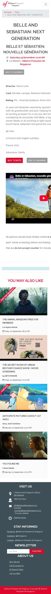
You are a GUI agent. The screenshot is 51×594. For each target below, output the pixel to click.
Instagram (11, 536)
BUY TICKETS (14, 160)
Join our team (14, 573)
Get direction (19, 495)
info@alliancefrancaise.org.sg (25, 505)
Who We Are (14, 562)
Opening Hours (20, 518)
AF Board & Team (16, 570)
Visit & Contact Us (16, 566)
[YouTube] (24, 582)
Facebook (11, 532)
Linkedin (10, 540)
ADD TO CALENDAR (14, 72)
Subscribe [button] (36, 551)
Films (17, 12)
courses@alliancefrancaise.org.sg (27, 511)
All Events (8, 12)
